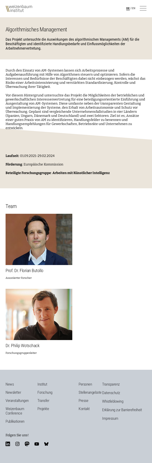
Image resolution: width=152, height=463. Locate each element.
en (133, 8)
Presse (83, 400)
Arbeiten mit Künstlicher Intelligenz (81, 173)
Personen (85, 384)
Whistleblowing (112, 401)
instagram (17, 444)
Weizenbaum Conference (15, 411)
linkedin (8, 444)
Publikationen (15, 421)
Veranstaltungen (17, 400)
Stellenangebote (90, 392)
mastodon (27, 444)
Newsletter (13, 392)
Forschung (44, 392)
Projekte (43, 409)
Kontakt (84, 409)
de (128, 8)
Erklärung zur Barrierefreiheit (122, 410)
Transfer (43, 400)
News (10, 384)
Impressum (110, 418)
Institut (42, 384)
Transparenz (111, 384)
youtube (36, 444)
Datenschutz (111, 393)
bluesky (46, 444)
